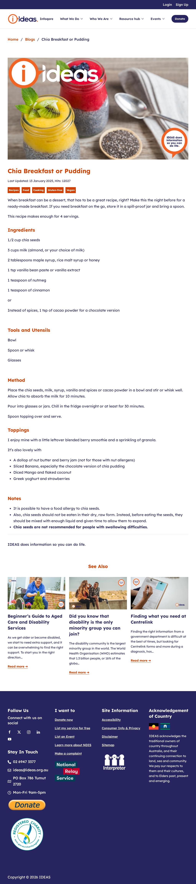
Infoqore (46, 19)
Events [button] (156, 19)
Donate (180, 19)
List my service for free (72, 728)
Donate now (64, 720)
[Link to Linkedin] (38, 732)
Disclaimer (110, 736)
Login (167, 4)
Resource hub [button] (129, 19)
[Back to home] (23, 19)
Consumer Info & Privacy (121, 728)
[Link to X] (19, 732)
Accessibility (111, 720)
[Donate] (27, 804)
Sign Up (182, 4)
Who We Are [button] (99, 19)
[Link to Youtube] (9, 739)
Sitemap (108, 745)
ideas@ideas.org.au (30, 770)
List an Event (64, 736)
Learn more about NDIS (73, 745)
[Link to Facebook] (9, 732)
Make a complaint (68, 753)
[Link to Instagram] (29, 732)
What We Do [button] (69, 19)
